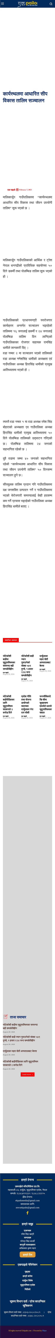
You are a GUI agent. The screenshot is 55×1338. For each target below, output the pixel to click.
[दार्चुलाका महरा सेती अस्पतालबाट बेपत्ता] (46, 649)
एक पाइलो (11, 190)
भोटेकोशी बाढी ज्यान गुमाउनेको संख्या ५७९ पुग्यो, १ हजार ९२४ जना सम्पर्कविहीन (27, 666)
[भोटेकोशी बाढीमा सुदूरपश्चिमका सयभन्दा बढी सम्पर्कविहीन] (9, 649)
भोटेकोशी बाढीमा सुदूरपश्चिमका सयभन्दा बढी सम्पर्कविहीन (9, 662)
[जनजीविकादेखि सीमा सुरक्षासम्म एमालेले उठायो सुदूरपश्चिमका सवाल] (46, 690)
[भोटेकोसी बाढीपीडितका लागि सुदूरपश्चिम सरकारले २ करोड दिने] (9, 690)
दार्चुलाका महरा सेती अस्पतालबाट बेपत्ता (20, 1051)
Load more (26, 1074)
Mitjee (44, 1331)
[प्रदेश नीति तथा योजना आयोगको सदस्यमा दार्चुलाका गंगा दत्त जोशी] (27, 690)
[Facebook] (27, 1213)
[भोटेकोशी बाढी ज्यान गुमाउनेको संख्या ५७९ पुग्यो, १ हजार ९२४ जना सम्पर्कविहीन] (27, 649)
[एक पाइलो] (5, 190)
